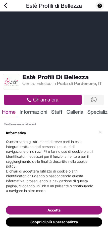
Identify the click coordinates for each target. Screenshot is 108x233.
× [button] (100, 132)
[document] (54, 165)
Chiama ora (46, 99)
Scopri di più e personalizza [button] (54, 222)
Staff (57, 112)
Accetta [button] (54, 210)
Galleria (75, 112)
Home (9, 112)
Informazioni (33, 112)
